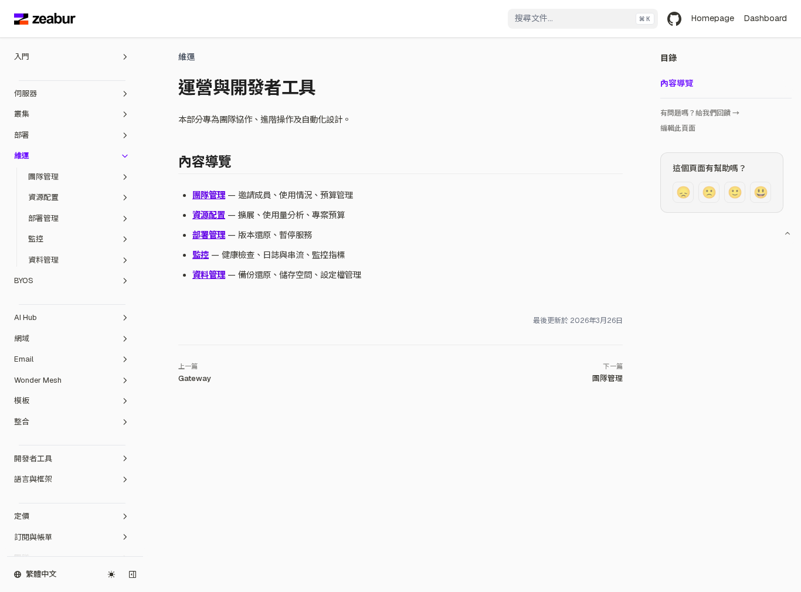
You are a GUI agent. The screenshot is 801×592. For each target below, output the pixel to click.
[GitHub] (674, 19)
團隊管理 (43, 177)
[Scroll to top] (787, 233)
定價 (21, 516)
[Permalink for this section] (239, 162)
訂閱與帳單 (33, 537)
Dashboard (765, 18)
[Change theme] (111, 574)
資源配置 (43, 197)
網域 (21, 338)
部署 (21, 135)
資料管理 (43, 260)
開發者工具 (33, 459)
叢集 (21, 114)
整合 (21, 422)
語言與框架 (33, 479)
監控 (35, 239)
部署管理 (43, 218)
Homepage (712, 18)
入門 (21, 57)
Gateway (194, 378)
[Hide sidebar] (132, 574)
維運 (21, 156)
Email (23, 359)
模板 (21, 401)
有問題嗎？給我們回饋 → (699, 113)
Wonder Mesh (38, 380)
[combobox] (583, 19)
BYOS (23, 280)
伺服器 (25, 93)
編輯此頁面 (677, 128)
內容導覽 (676, 83)
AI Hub (25, 317)
